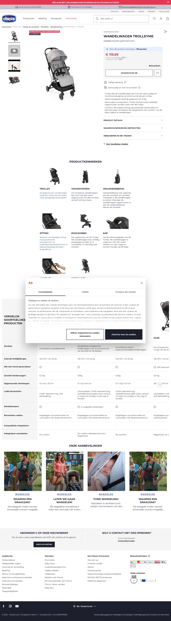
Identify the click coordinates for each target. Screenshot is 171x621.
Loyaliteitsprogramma (55, 567)
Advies (141, 11)
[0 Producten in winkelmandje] (166, 21)
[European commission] (148, 580)
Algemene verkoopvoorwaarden (17, 577)
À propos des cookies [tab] (125, 292)
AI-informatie (163, 615)
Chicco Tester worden (55, 584)
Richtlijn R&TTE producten (100, 577)
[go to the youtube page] (17, 606)
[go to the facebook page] (3, 606)
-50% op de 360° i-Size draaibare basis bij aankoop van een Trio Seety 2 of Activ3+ (85, 2)
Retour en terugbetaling (13, 574)
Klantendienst (8, 560)
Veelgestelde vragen (11, 563)
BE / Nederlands (84, 606)
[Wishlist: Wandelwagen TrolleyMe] (157, 73)
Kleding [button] (42, 18)
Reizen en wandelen (31, 27)
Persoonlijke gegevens (103, 615)
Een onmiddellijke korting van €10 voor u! (139, 7)
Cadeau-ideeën (52, 570)
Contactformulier (126, 541)
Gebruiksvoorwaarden (12, 581)
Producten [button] (28, 18)
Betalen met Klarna (54, 577)
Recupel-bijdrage (10, 584)
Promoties (50, 560)
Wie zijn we (93, 560)
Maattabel (6, 588)
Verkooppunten (128, 11)
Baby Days (50, 563)
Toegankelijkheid (10, 591)
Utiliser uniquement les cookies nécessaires (85, 334)
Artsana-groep (94, 570)
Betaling (6, 570)
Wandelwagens (56, 27)
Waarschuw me (129, 73)
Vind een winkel (95, 563)
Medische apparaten (97, 581)
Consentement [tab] (45, 292)
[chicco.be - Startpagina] (9, 19)
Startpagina (6, 27)
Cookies (153, 615)
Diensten (151, 11)
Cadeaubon (50, 574)
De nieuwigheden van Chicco (58, 581)
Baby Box (49, 588)
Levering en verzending (13, 567)
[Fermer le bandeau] (142, 283)
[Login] (161, 18)
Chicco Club (164, 11)
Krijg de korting (44, 544)
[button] (14, 37)
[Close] (168, 2)
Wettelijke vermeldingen (123, 615)
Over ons (114, 11)
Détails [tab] (85, 292)
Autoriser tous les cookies (124, 334)
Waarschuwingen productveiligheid (104, 574)
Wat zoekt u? (106, 18)
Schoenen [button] (56, 18)
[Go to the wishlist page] (154, 18)
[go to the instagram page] (10, 606)
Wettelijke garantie (141, 615)
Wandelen (45, 27)
